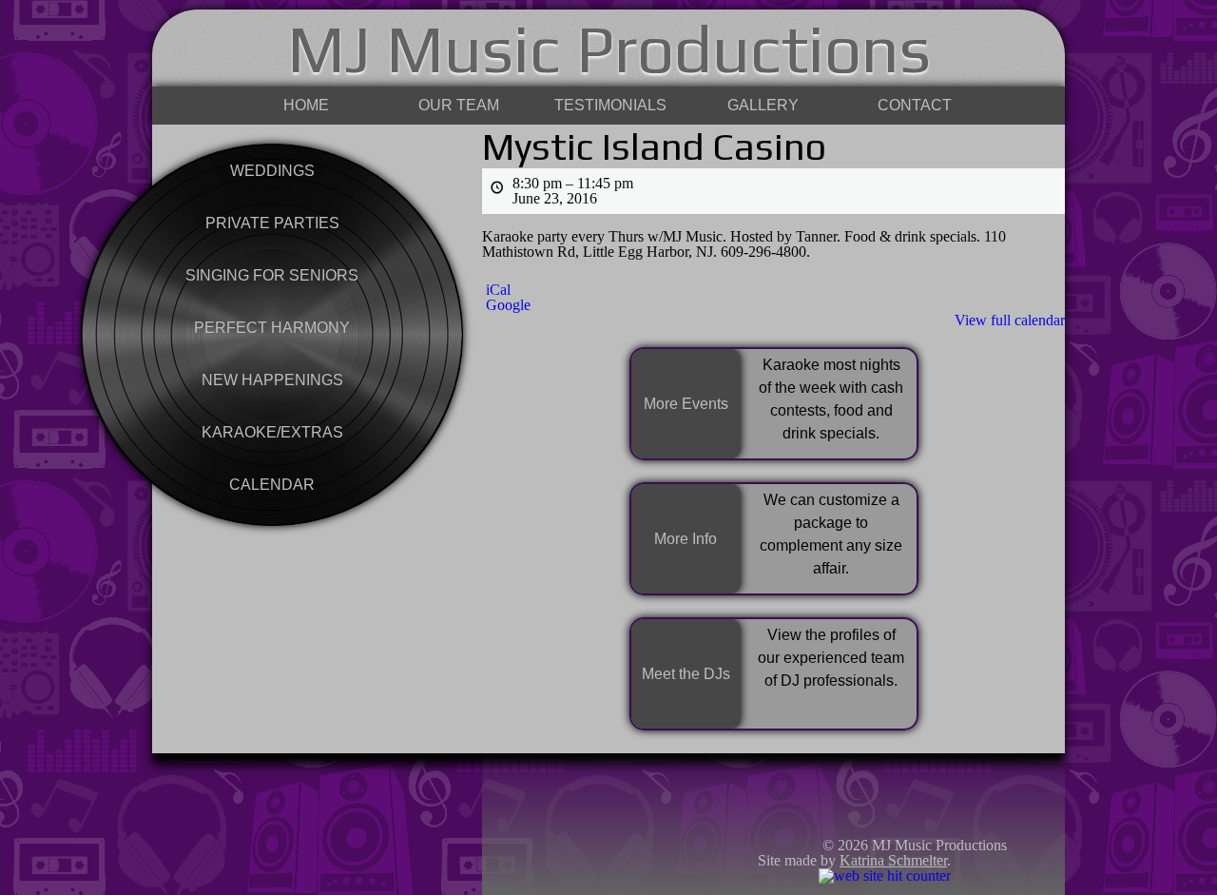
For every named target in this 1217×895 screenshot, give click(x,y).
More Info (685, 539)
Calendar (272, 485)
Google (508, 305)
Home (306, 105)
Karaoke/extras (272, 432)
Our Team (458, 105)
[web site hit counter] (885, 875)
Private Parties (272, 223)
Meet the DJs (686, 674)
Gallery (763, 105)
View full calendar (1010, 320)
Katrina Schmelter (893, 860)
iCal (498, 290)
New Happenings (272, 380)
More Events (686, 404)
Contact (915, 105)
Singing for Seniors (271, 275)
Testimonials (610, 105)
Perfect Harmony (272, 328)
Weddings (272, 171)
